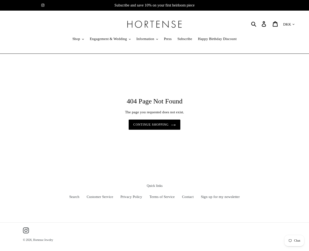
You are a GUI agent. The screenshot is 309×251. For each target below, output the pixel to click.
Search (74, 197)
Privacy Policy (131, 197)
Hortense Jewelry (43, 240)
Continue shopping (151, 124)
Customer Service (100, 197)
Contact (188, 197)
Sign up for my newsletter (220, 197)
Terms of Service (162, 197)
